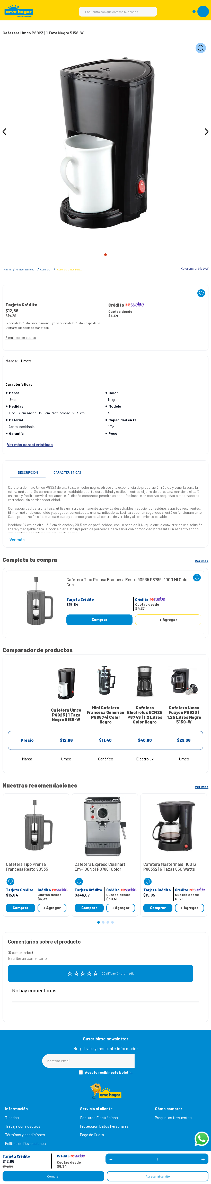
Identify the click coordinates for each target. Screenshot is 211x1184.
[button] (16, 1156)
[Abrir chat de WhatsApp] (202, 1139)
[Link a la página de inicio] (7, 269)
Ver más (201, 561)
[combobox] (118, 12)
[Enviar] (152, 1061)
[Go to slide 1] (105, 254)
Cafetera (45, 269)
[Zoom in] (201, 48)
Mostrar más (29, 444)
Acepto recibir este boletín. (109, 1072)
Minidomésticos (25, 269)
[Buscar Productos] (150, 12)
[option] (105, 143)
